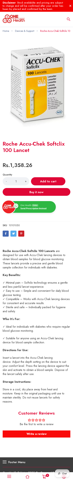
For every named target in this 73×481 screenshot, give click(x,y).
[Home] (27, 476)
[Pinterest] (21, 234)
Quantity (7, 174)
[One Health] (14, 19)
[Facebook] (6, 234)
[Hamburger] (9, 476)
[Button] (68, 19)
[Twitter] (13, 234)
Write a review (37, 434)
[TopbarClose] (70, 5)
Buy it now (36, 192)
